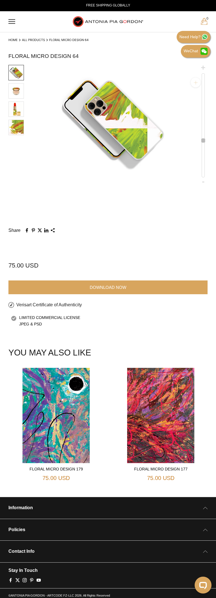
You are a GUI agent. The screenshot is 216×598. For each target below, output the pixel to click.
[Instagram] (24, 579)
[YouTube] (39, 579)
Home (13, 40)
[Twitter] (17, 579)
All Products (33, 40)
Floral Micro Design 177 (161, 469)
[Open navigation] (11, 21)
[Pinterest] (32, 579)
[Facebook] (10, 579)
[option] (108, 5)
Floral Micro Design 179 (56, 469)
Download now (108, 287)
